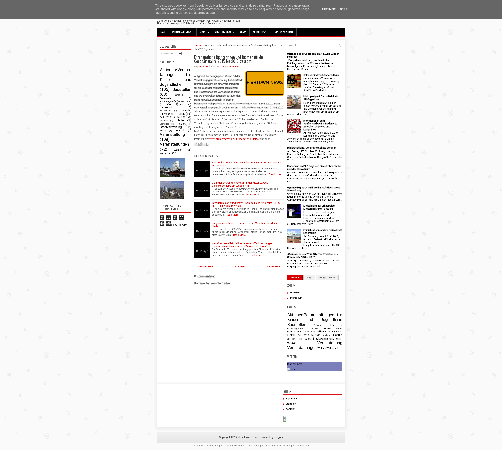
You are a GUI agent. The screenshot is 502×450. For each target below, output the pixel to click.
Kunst (183, 104)
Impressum (296, 297)
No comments (231, 66)
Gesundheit (186, 101)
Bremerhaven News (183, 32)
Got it (343, 9)
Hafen (168, 104)
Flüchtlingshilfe (168, 101)
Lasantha (239, 446)
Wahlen (178, 149)
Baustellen (181, 89)
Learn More (328, 9)
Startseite (240, 266)
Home (162, 32)
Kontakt (290, 408)
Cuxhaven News (224, 32)
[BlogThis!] (200, 144)
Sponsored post (167, 124)
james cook (204, 66)
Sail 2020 (165, 117)
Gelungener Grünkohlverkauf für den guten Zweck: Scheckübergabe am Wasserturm (240, 184)
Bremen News (261, 32)
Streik (163, 130)
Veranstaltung (172, 134)
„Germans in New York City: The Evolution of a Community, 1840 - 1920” (312, 256)
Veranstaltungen (284, 32)
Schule (179, 120)
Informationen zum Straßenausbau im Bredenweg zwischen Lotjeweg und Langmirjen (320, 125)
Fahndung (178, 95)
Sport (243, 32)
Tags (309, 277)
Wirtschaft (166, 153)
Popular (295, 277)
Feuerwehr (166, 98)
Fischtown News (248, 437)
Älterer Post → (275, 266)
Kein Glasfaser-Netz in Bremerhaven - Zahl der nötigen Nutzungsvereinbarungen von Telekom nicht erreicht (242, 245)
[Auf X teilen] (203, 144)
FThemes (208, 446)
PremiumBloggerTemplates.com (263, 446)
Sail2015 (182, 117)
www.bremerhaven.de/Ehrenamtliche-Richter (234, 138)
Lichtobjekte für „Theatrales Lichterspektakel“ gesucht (319, 207)
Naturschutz (167, 107)
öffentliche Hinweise (329, 331)
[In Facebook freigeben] (207, 144)
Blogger (182, 224)
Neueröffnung (166, 110)
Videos (204, 32)
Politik (180, 114)
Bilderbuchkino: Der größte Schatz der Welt (311, 147)
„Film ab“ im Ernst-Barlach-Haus (321, 75)
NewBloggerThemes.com (296, 446)
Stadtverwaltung (171, 127)
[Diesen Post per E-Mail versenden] (196, 144)
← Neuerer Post (204, 266)
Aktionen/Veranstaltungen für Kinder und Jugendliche (175, 77)
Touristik (180, 130)
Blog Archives (327, 277)
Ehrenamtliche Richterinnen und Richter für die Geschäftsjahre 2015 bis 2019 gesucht (229, 59)
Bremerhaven (294, 363)
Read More (275, 174)
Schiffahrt (164, 120)
